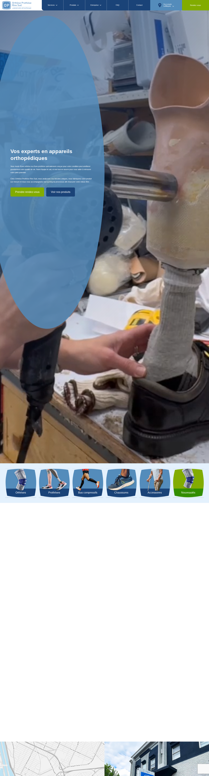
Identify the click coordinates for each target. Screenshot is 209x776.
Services (51, 5)
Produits (73, 5)
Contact (139, 5)
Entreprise (94, 5)
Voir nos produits (60, 310)
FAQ (117, 5)
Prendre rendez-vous (27, 310)
